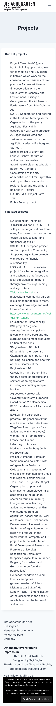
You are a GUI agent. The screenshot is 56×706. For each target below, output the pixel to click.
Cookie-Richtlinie (37, 693)
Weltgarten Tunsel (21, 292)
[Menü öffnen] (49, 6)
